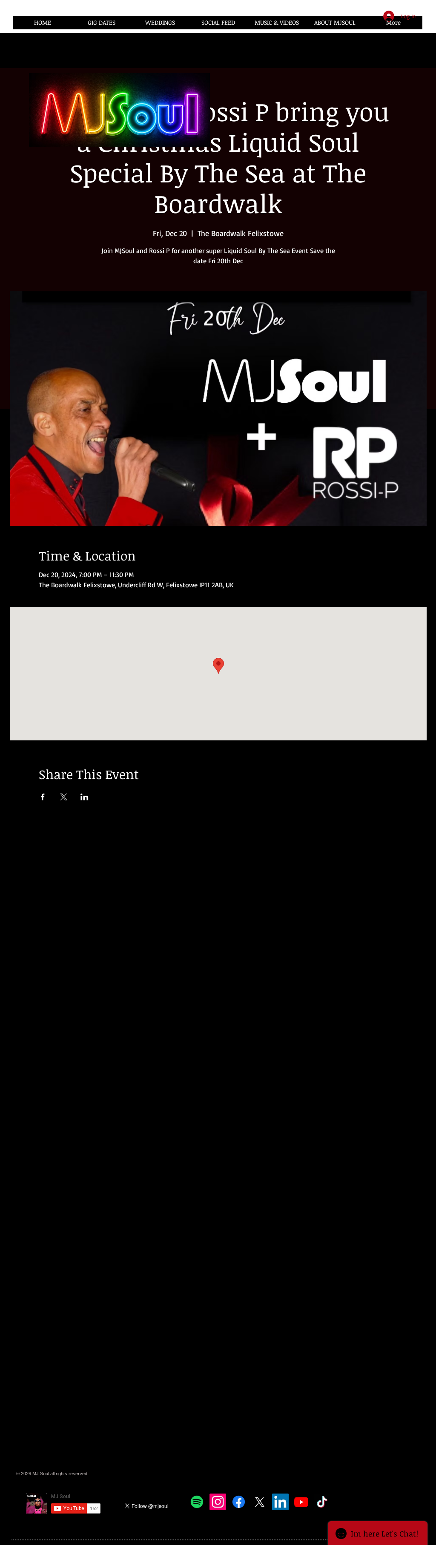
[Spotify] (197, 1502)
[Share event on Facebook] (43, 797)
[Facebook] (238, 1502)
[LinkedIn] (280, 1502)
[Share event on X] (64, 797)
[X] (259, 1502)
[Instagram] (217, 1502)
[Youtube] (301, 1502)
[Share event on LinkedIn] (84, 797)
